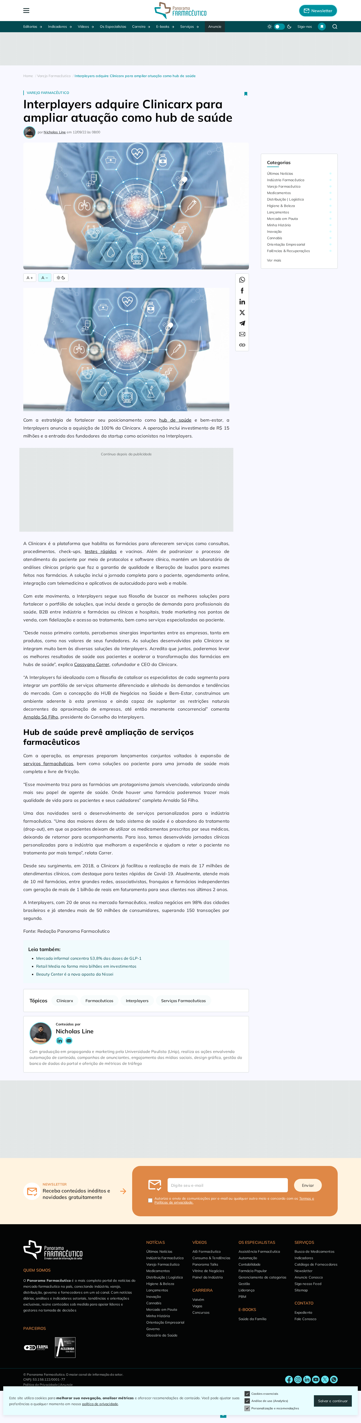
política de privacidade (100, 1404)
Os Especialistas (113, 26)
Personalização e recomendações (275, 1408)
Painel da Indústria (207, 1277)
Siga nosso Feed (308, 1283)
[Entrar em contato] (289, 1380)
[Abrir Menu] (54, 10)
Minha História (279, 225)
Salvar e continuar (333, 1401)
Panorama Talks (205, 1264)
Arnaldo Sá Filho (40, 717)
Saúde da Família (253, 1319)
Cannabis (274, 238)
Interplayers (137, 1000)
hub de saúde (175, 420)
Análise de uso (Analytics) (269, 1401)
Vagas (197, 1306)
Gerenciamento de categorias (262, 1277)
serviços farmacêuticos (48, 763)
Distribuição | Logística (285, 199)
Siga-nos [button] (305, 26)
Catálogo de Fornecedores (316, 1264)
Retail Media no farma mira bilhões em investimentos (86, 966)
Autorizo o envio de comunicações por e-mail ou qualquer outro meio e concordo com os (234, 1200)
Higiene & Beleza (281, 205)
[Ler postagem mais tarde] (246, 94)
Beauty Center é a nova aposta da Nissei (74, 974)
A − (44, 277)
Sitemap (301, 1290)
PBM (242, 1296)
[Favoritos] (322, 26)
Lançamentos (278, 212)
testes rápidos (101, 551)
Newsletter (304, 1271)
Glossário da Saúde (162, 1335)
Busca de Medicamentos (314, 1251)
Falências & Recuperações (288, 251)
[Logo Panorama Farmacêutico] (180, 10)
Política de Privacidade (40, 1385)
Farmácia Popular (253, 1271)
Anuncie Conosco (309, 1277)
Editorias (30, 26)
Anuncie (214, 26)
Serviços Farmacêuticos (183, 1000)
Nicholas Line (55, 132)
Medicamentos (279, 193)
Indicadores (57, 26)
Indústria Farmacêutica (285, 180)
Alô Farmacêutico (206, 1251)
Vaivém (198, 1299)
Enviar (308, 1185)
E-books (162, 26)
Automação (248, 1258)
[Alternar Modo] (60, 277)
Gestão (244, 1283)
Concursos (201, 1312)
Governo (153, 1329)
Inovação (274, 231)
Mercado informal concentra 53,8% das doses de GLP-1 (89, 958)
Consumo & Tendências (211, 1258)
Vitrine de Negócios (208, 1271)
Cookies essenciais (264, 1393)
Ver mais (274, 260)
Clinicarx (65, 1000)
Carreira (138, 26)
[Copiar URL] (242, 345)
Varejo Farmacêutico (48, 92)
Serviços (187, 26)
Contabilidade (250, 1264)
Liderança (246, 1290)
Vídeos (83, 26)
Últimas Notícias (280, 173)
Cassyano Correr (91, 664)
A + (30, 277)
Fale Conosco (306, 1319)
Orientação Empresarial (286, 244)
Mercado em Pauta (282, 218)
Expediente (304, 1312)
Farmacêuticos (99, 1000)
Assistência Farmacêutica (259, 1251)
